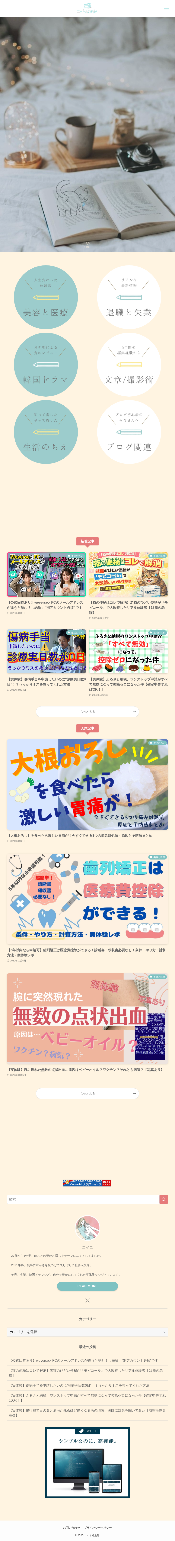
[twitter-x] (87, 1300)
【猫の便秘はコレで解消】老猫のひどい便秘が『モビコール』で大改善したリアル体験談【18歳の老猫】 (86, 1373)
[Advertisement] (87, 501)
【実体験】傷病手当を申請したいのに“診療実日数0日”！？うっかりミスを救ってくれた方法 (79, 1385)
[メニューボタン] (166, 8)
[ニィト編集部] (87, 8)
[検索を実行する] (163, 1199)
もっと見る (87, 711)
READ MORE (87, 1286)
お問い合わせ (71, 1527)
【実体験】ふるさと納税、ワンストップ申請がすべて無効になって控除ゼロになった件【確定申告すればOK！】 (87, 1398)
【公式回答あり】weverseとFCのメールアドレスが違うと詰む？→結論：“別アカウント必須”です (83, 1360)
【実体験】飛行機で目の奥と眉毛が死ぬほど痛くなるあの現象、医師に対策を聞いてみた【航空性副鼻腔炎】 (87, 1413)
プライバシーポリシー (98, 1527)
